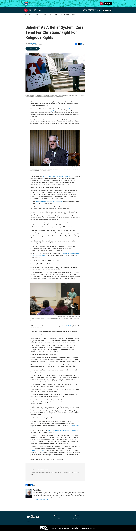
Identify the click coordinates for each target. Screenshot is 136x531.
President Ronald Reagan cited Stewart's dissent (48, 201)
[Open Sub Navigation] (33, 14)
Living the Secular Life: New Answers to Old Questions (62, 430)
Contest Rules (57, 519)
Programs (38, 14)
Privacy (56, 515)
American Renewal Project (46, 111)
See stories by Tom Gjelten (41, 499)
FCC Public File (76, 515)
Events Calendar (64, 14)
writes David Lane (70, 109)
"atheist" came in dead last (37, 450)
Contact (72, 14)
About (30, 14)
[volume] (30, 10)
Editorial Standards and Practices (80, 519)
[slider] (32, 10)
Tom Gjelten (33, 43)
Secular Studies (68, 326)
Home (25, 14)
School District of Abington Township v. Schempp (56, 176)
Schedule (47, 14)
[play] (26, 10)
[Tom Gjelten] (29, 493)
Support (55, 14)
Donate (108, 3)
